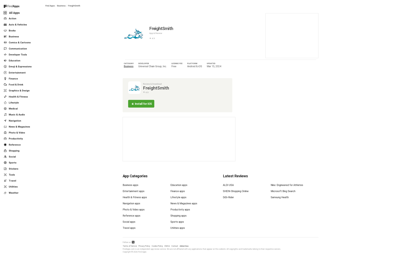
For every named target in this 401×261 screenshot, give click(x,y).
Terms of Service (130, 246)
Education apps (178, 185)
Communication (17, 48)
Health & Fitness (18, 96)
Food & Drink (15, 84)
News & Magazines (19, 126)
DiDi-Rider (228, 197)
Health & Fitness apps (135, 197)
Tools (11, 174)
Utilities (13, 186)
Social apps (129, 221)
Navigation (14, 120)
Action (12, 18)
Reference (14, 144)
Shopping (13, 150)
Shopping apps (178, 215)
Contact (174, 246)
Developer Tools (17, 54)
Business (13, 36)
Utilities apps (177, 227)
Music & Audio (16, 114)
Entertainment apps (133, 191)
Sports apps (177, 221)
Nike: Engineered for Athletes (287, 185)
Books (12, 30)
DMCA (167, 246)
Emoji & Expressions (20, 66)
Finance (13, 78)
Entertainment (17, 72)
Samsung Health (280, 197)
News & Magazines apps (183, 203)
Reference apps (131, 215)
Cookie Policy (157, 246)
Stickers (13, 168)
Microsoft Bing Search (283, 191)
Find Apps (50, 5)
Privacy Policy (144, 246)
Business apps (130, 185)
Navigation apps (131, 203)
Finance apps (177, 191)
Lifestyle (13, 102)
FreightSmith (74, 5)
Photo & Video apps (134, 209)
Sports (12, 162)
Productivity (15, 138)
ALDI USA (228, 185)
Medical (13, 108)
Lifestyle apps (178, 197)
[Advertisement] (292, 35)
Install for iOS (143, 103)
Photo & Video (16, 132)
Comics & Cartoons (19, 42)
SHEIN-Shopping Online (236, 191)
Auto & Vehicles (17, 24)
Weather (13, 192)
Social (12, 156)
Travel (12, 180)
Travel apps (129, 227)
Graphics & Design (19, 90)
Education (14, 60)
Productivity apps (180, 209)
